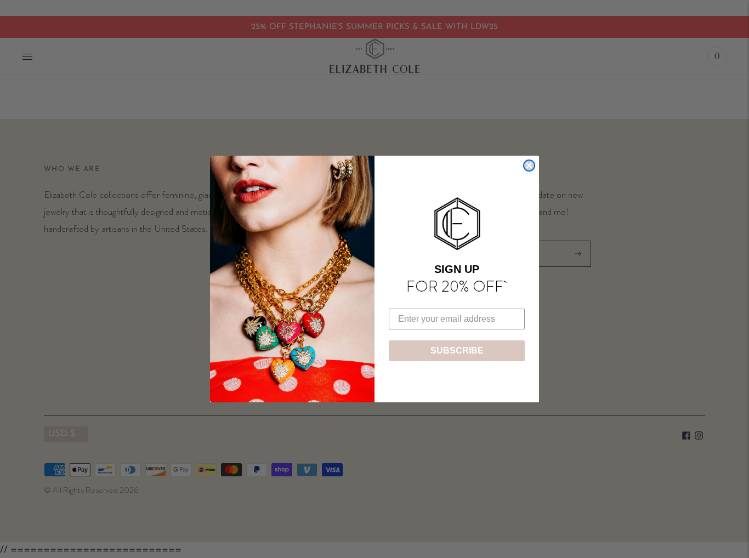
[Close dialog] (529, 165)
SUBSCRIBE (457, 350)
